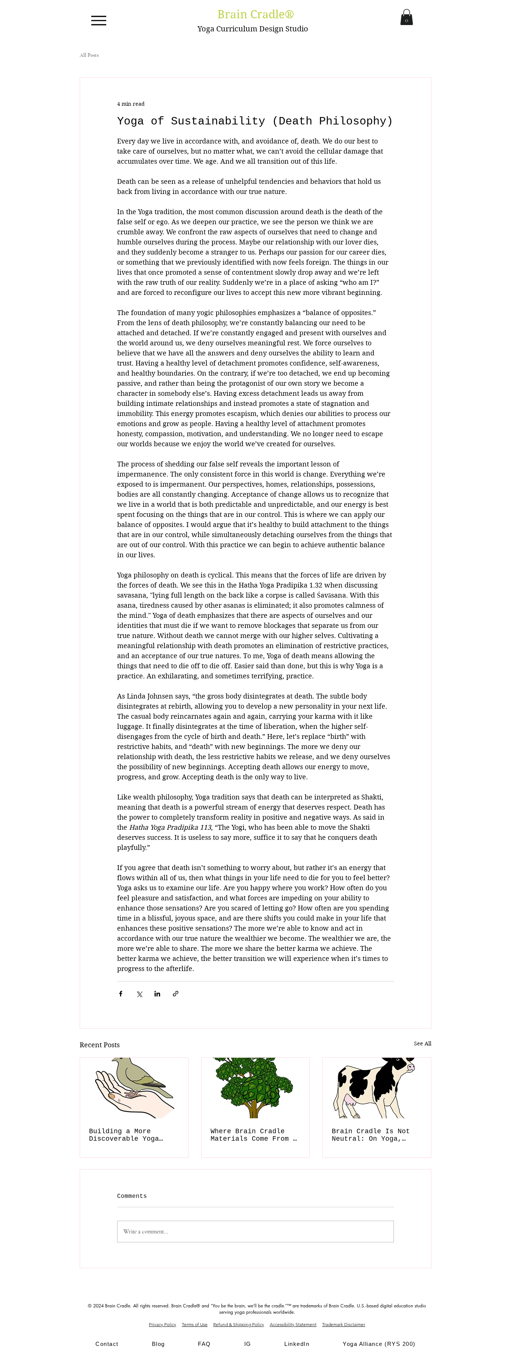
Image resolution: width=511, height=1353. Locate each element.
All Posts (89, 55)
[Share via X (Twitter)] (139, 993)
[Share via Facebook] (120, 993)
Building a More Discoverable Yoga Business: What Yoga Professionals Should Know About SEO (130, 1135)
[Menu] (98, 20)
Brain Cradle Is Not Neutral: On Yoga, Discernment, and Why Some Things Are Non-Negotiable (373, 1135)
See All (422, 1043)
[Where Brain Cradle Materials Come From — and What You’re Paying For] (256, 1088)
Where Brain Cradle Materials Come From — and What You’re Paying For (254, 1135)
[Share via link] (175, 993)
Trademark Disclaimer (343, 1324)
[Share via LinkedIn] (157, 993)
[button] (406, 17)
